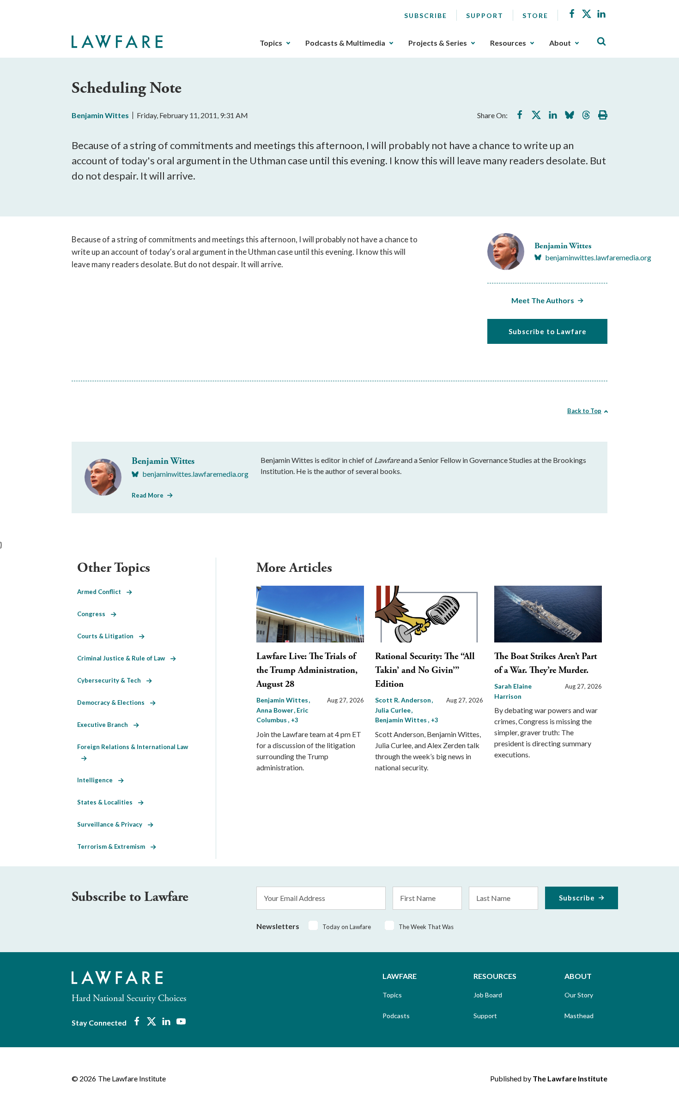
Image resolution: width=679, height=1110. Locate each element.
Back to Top (584, 410)
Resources (508, 43)
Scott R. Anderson (403, 700)
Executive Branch (105, 724)
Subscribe (425, 15)
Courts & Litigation (108, 636)
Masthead (579, 1016)
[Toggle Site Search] (601, 41)
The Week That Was (426, 926)
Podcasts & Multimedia (345, 43)
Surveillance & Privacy (112, 824)
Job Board (487, 995)
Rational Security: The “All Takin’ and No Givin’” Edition (425, 670)
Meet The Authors (542, 300)
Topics (271, 43)
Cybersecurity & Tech (111, 680)
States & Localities (107, 802)
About (560, 43)
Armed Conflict (102, 591)
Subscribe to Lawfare (548, 331)
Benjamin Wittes (100, 115)
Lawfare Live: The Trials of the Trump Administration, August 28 (307, 670)
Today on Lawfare (346, 926)
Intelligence (97, 780)
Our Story (578, 995)
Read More (148, 495)
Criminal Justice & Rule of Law (123, 658)
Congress (94, 614)
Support (484, 15)
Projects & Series (437, 43)
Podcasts (396, 1016)
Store (535, 15)
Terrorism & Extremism (114, 846)
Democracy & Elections (113, 702)
